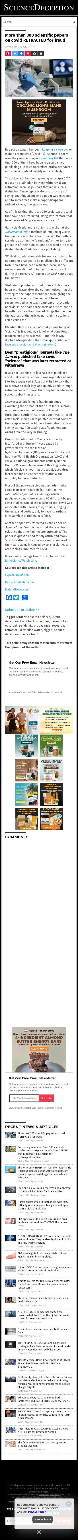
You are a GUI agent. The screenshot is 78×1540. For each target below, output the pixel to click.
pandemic (25, 625)
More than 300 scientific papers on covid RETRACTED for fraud (41, 1135)
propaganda (42, 625)
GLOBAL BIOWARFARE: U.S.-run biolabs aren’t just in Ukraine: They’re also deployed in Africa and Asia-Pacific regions (44, 1239)
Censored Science (38, 617)
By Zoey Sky (36, 1436)
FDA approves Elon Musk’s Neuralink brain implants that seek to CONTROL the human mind (42, 1222)
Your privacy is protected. (20, 692)
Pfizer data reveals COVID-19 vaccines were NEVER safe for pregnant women (43, 1430)
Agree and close (42, 1519)
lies (65, 621)
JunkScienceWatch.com (20, 560)
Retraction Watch (30, 630)
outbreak (11, 625)
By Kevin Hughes (38, 1370)
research (58, 625)
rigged (48, 630)
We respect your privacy (50, 1494)
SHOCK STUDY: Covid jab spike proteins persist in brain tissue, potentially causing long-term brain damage (45, 1415)
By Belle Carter (38, 1260)
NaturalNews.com (17, 589)
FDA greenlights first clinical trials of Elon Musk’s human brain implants (42, 1255)
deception (12, 621)
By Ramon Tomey (38, 1195)
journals (56, 621)
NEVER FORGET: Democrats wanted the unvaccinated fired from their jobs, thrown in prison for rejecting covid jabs (43, 1315)
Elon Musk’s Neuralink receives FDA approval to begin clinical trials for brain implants (44, 1190)
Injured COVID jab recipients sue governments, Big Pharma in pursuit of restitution (45, 1269)
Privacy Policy (37, 1511)
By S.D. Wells (37, 1181)
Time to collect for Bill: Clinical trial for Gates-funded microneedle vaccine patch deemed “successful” (45, 1284)
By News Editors (38, 1305)
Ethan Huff (28, 47)
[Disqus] (39, 887)
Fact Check (27, 621)
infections (42, 621)
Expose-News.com (17, 575)
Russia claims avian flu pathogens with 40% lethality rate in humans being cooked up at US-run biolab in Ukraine (43, 1205)
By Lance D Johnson (40, 1161)
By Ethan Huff (37, 1140)
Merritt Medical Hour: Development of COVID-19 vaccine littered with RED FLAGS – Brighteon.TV (44, 1363)
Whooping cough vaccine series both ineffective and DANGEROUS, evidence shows (44, 1399)
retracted (11, 630)
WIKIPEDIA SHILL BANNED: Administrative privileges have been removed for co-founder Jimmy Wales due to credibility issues (44, 1346)
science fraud (29, 634)
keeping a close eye (55, 149)
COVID (56, 617)
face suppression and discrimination (29, 344)
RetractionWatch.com (19, 582)
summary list (49, 158)
